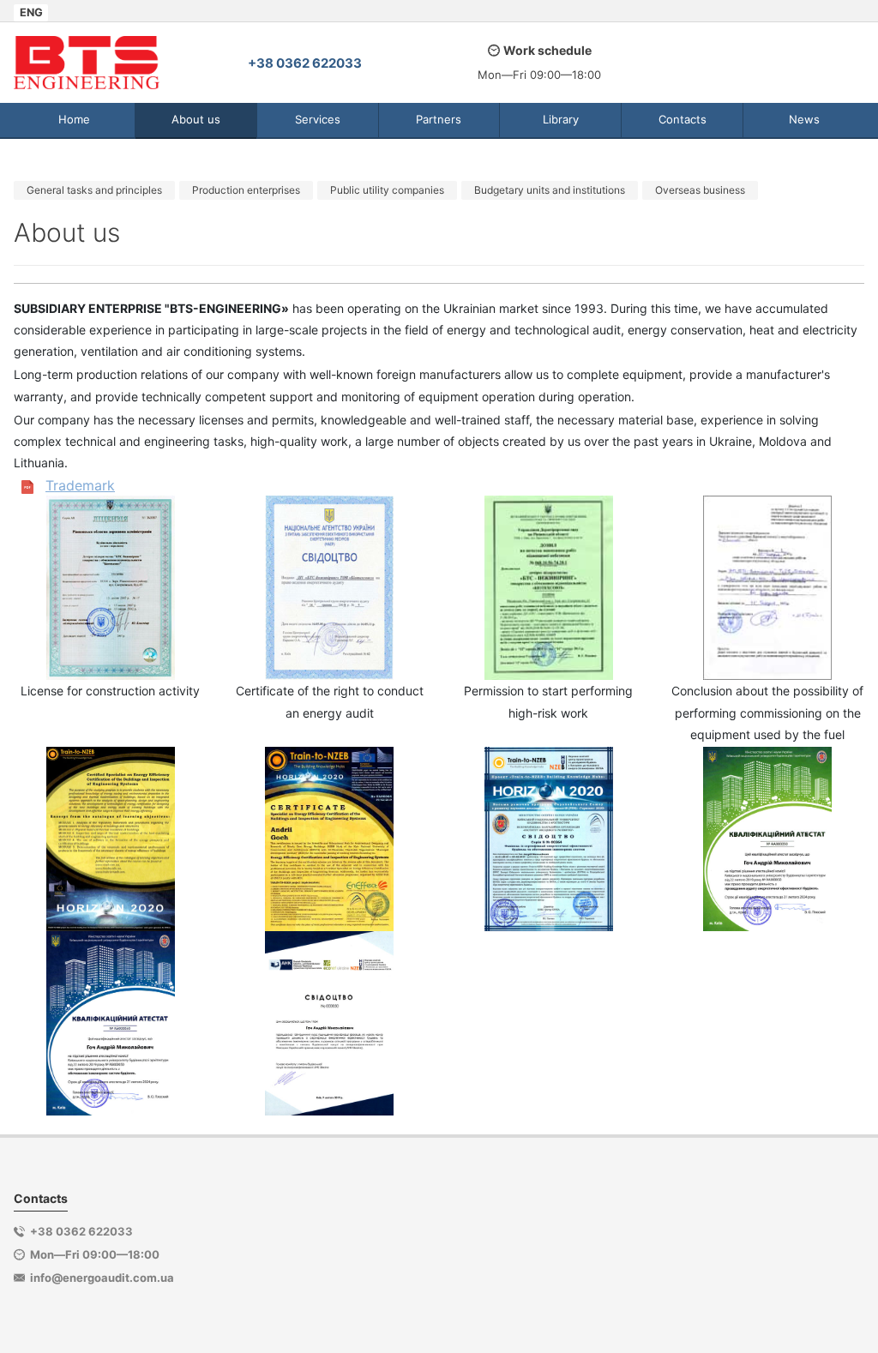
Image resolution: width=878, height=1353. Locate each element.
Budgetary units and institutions (549, 189)
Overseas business (700, 189)
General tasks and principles (94, 189)
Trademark (80, 485)
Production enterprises (246, 189)
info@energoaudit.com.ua (102, 1277)
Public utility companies (387, 189)
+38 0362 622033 (305, 63)
